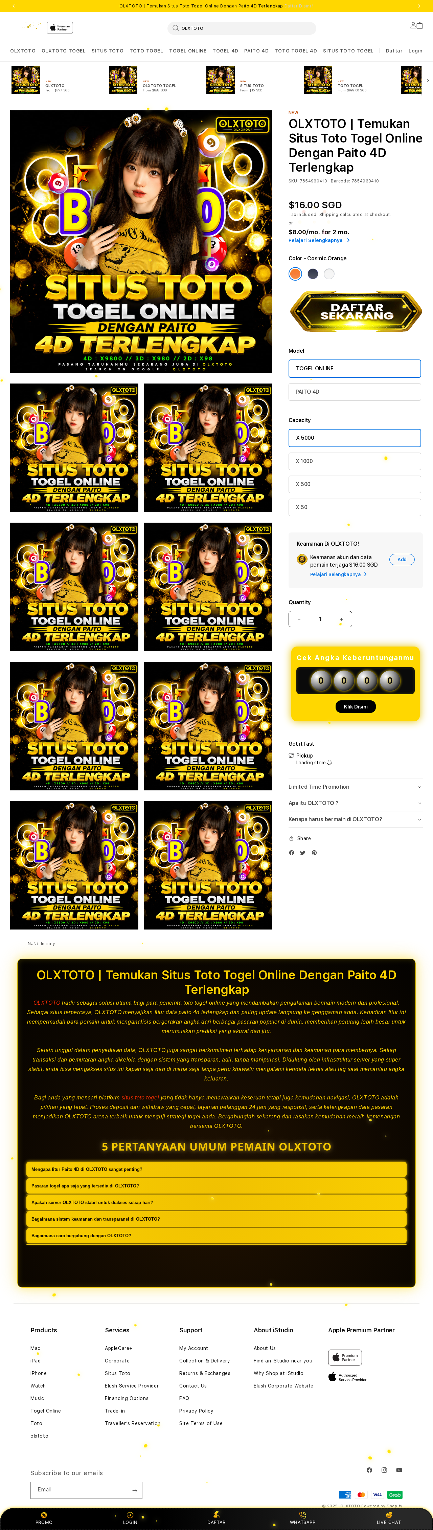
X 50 (301, 507)
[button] (23, 51)
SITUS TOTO (107, 50)
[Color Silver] (329, 273)
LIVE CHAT (389, 1522)
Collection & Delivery (204, 1360)
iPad (35, 1360)
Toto (36, 1423)
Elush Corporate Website (284, 1386)
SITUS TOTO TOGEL (348, 50)
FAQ (184, 1398)
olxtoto (39, 1436)
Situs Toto (118, 1373)
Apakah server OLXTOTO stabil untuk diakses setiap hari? (92, 1202)
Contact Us (193, 1386)
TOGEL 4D (225, 50)
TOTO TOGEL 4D (296, 50)
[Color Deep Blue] (312, 273)
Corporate (117, 1360)
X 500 (303, 484)
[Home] (25, 26)
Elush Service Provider (132, 1386)
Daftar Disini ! (299, 6)
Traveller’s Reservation (133, 1423)
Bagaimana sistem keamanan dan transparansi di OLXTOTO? (95, 1219)
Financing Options (127, 1398)
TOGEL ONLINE (187, 50)
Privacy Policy (196, 1411)
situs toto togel (140, 1097)
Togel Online (45, 1411)
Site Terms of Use (201, 1423)
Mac (35, 1348)
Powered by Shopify (382, 1506)
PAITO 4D (256, 50)
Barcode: (340, 181)
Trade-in (115, 1411)
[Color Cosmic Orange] (295, 274)
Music (37, 1398)
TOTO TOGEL (146, 50)
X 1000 (304, 461)
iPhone (38, 1373)
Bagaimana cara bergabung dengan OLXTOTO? (81, 1236)
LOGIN (130, 1522)
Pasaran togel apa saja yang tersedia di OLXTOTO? (85, 1186)
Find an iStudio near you (283, 1360)
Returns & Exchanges (204, 1373)
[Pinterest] (316, 854)
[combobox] (241, 28)
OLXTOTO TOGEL (64, 50)
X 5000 (305, 438)
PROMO (44, 1522)
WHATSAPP (302, 1522)
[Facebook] (293, 854)
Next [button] (419, 6)
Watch (38, 1386)
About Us (265, 1348)
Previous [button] (13, 6)
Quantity (300, 602)
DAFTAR (216, 1522)
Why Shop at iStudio (278, 1373)
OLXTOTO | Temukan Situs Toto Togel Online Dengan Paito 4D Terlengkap (216, 6)
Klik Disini (356, 706)
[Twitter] (304, 854)
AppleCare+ (119, 1348)
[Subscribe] (134, 1490)
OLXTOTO (23, 50)
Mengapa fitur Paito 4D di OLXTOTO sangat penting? (86, 1169)
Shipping (329, 214)
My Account (193, 1348)
